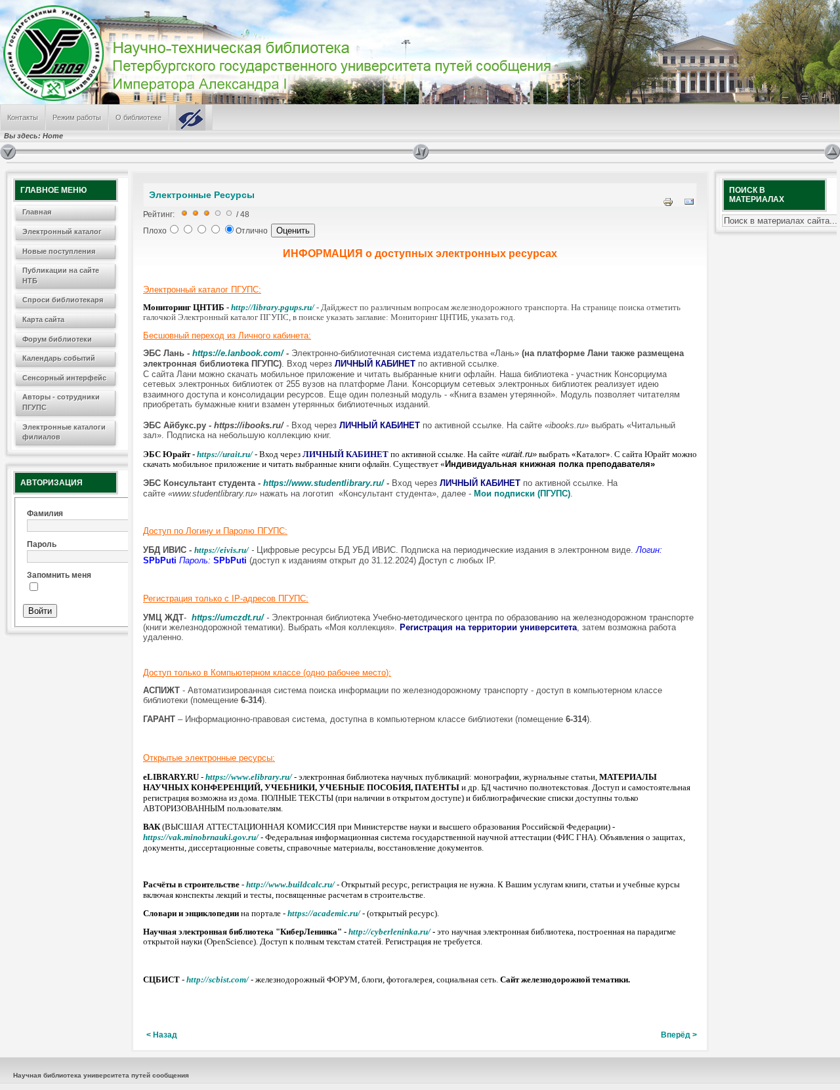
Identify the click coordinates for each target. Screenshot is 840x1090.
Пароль (41, 544)
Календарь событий (58, 358)
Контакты (22, 117)
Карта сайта (43, 319)
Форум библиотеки (57, 339)
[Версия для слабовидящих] (190, 117)
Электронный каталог (62, 231)
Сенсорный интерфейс (64, 378)
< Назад (161, 1035)
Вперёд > (679, 1035)
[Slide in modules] (8, 151)
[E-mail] (689, 204)
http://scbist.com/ (217, 979)
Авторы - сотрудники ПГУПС (61, 402)
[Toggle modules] (618, 151)
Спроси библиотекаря (62, 300)
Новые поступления (58, 251)
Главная (36, 212)
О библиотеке (138, 117)
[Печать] (668, 204)
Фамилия (45, 513)
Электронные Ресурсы (202, 195)
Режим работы (76, 117)
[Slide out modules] (832, 151)
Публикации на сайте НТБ (60, 275)
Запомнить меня (59, 575)
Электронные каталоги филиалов (64, 432)
